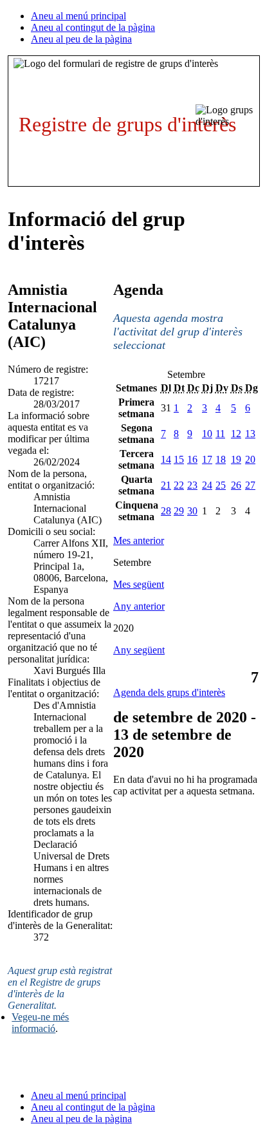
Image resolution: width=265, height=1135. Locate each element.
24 (207, 485)
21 (166, 485)
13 (250, 433)
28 (166, 510)
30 (192, 510)
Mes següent (138, 584)
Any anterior (139, 606)
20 (250, 459)
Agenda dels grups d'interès (169, 692)
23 (192, 485)
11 (220, 433)
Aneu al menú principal (78, 15)
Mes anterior (138, 540)
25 (220, 485)
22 (179, 485)
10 (207, 433)
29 (179, 510)
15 (179, 459)
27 (250, 485)
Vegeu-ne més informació (40, 1022)
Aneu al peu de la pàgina (81, 38)
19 (236, 459)
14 (166, 459)
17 (207, 459)
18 (220, 459)
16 (192, 459)
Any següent (139, 649)
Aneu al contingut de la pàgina (93, 27)
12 (236, 433)
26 (236, 485)
